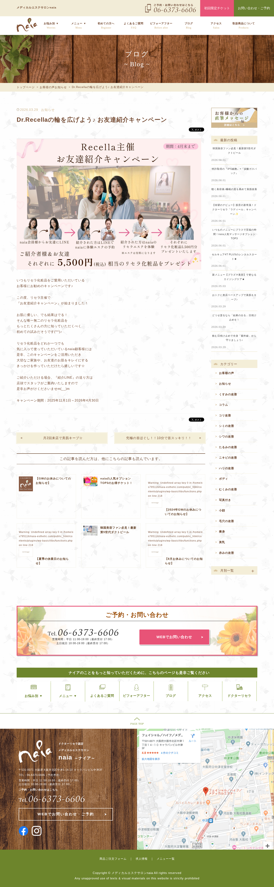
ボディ (223, 478)
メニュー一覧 (166, 858)
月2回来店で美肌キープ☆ (63, 438)
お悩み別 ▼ (51, 25)
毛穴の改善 (226, 521)
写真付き (225, 500)
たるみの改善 (228, 447)
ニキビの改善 (228, 457)
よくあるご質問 (133, 25)
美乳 (222, 542)
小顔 (222, 510)
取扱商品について (243, 25)
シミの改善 (226, 425)
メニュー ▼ (78, 25)
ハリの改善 (226, 468)
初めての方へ (106, 25)
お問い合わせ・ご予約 (254, 8)
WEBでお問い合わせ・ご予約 (66, 814)
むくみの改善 (228, 489)
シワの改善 (226, 436)
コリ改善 (225, 415)
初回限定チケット (217, 8)
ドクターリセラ (239, 695)
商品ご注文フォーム (113, 858)
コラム (223, 404)
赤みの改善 (226, 552)
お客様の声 (226, 373)
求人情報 (142, 858)
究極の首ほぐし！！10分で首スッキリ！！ (159, 438)
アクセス (216, 25)
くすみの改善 (228, 394)
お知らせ (48, 109)
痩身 (222, 531)
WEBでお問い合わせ (174, 637)
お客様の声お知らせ (53, 87)
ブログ (189, 25)
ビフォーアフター (161, 25)
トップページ (26, 87)
